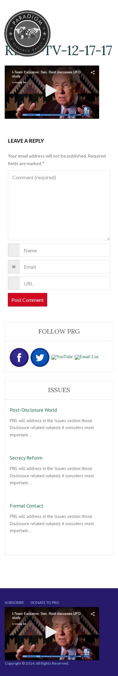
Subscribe (14, 602)
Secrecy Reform (26, 458)
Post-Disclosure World (33, 410)
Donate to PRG (45, 602)
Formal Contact (26, 505)
